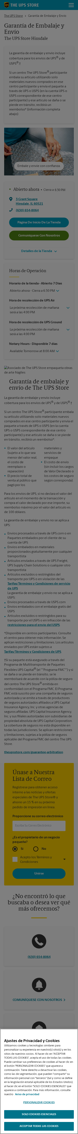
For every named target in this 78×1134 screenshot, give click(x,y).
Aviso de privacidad (27, 1094)
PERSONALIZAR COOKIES (39, 1102)
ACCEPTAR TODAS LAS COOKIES (39, 1126)
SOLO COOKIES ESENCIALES (39, 1114)
